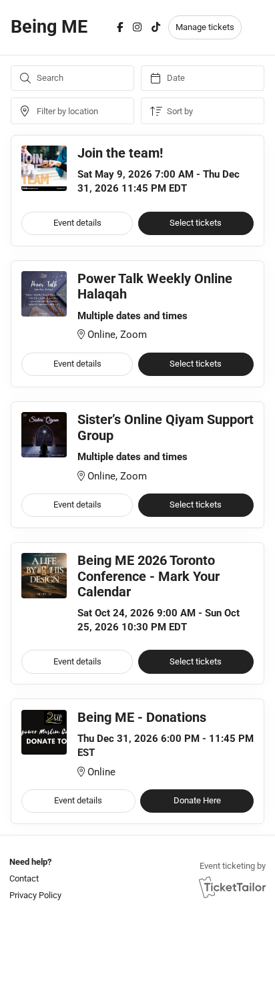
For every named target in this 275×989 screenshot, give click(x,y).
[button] (34, 878)
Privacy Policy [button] (35, 895)
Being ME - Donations (141, 717)
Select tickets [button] (196, 223)
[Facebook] (120, 27)
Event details (77, 223)
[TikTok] (156, 27)
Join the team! (120, 153)
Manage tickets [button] (205, 27)
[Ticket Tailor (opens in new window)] (232, 887)
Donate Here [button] (197, 800)
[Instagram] (137, 27)
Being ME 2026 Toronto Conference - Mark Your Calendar (148, 576)
